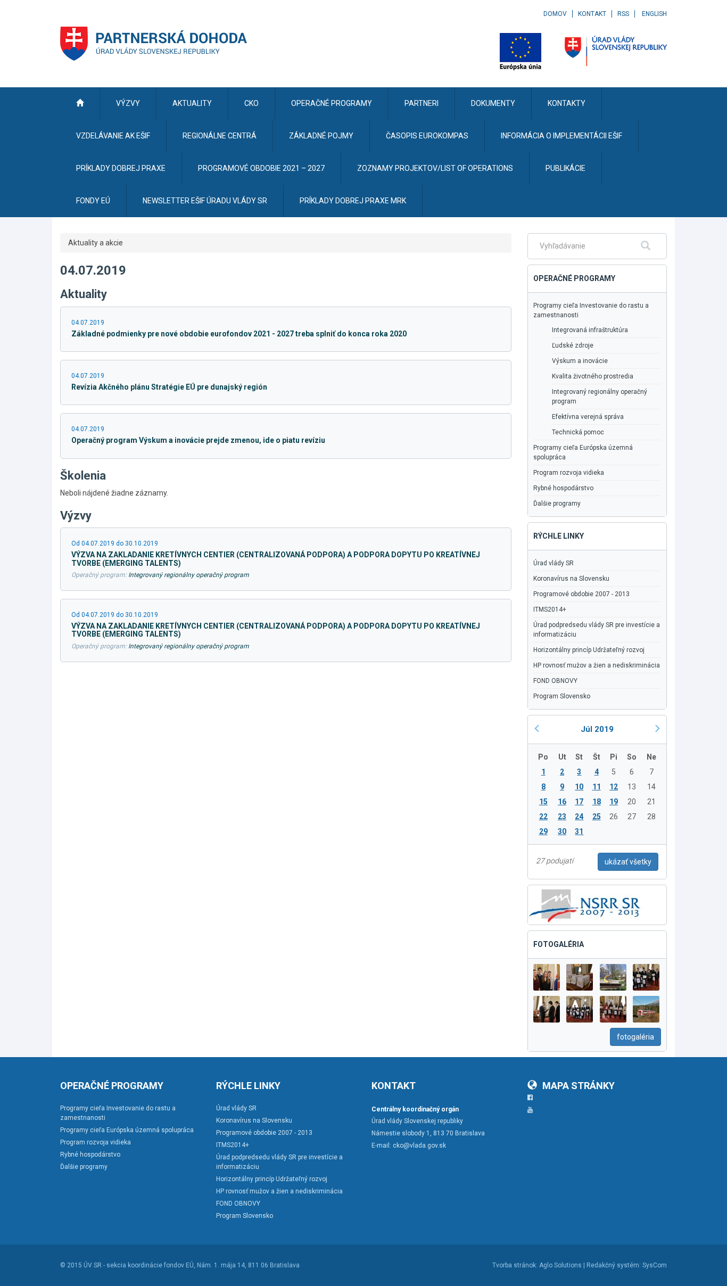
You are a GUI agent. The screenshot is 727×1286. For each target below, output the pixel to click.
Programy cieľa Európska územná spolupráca (583, 452)
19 (613, 801)
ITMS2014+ (549, 609)
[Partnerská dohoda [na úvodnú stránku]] (153, 44)
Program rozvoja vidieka (568, 472)
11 (596, 786)
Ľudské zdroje (572, 345)
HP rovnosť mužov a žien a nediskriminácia (596, 665)
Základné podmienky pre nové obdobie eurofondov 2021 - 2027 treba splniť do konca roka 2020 (239, 333)
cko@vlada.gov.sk (419, 1145)
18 (596, 801)
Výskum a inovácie (580, 361)
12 (613, 786)
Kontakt (592, 14)
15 (543, 801)
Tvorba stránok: (515, 1265)
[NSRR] (585, 904)
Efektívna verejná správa (588, 417)
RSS (623, 14)
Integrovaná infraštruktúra (590, 330)
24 (579, 816)
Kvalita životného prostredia (592, 376)
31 (579, 831)
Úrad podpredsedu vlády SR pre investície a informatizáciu (596, 629)
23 (562, 816)
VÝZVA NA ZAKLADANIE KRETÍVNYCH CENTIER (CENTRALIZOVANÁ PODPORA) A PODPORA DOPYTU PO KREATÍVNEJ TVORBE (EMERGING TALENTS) (275, 558)
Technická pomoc (578, 432)
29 (543, 831)
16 (562, 801)
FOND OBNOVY (555, 681)
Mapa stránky (578, 1085)
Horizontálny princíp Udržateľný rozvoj (589, 650)
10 (579, 786)
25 (596, 816)
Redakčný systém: (613, 1265)
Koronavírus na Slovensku (571, 578)
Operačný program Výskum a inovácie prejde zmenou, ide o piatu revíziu (198, 440)
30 (562, 831)
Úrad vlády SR (553, 563)
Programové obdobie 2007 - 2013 (581, 594)
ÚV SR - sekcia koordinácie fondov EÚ (139, 1265)
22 (543, 816)
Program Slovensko (561, 696)
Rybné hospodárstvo (563, 488)
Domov (555, 14)
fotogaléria (635, 1037)
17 (579, 801)
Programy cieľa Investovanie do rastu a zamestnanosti (591, 310)
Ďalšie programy (557, 503)
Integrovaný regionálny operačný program (188, 575)
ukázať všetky (628, 862)
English (654, 14)
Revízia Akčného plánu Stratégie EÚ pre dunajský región (169, 387)
